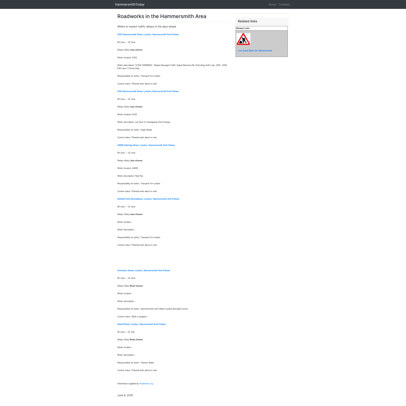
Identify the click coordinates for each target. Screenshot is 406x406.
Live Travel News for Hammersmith (255, 50)
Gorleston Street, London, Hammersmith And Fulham (143, 270)
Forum (272, 4)
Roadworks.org (146, 383)
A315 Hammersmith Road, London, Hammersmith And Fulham (148, 34)
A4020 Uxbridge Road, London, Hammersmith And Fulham (146, 145)
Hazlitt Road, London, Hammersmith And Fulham (141, 324)
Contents (284, 4)
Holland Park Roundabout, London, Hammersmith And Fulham (148, 199)
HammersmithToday (129, 4)
